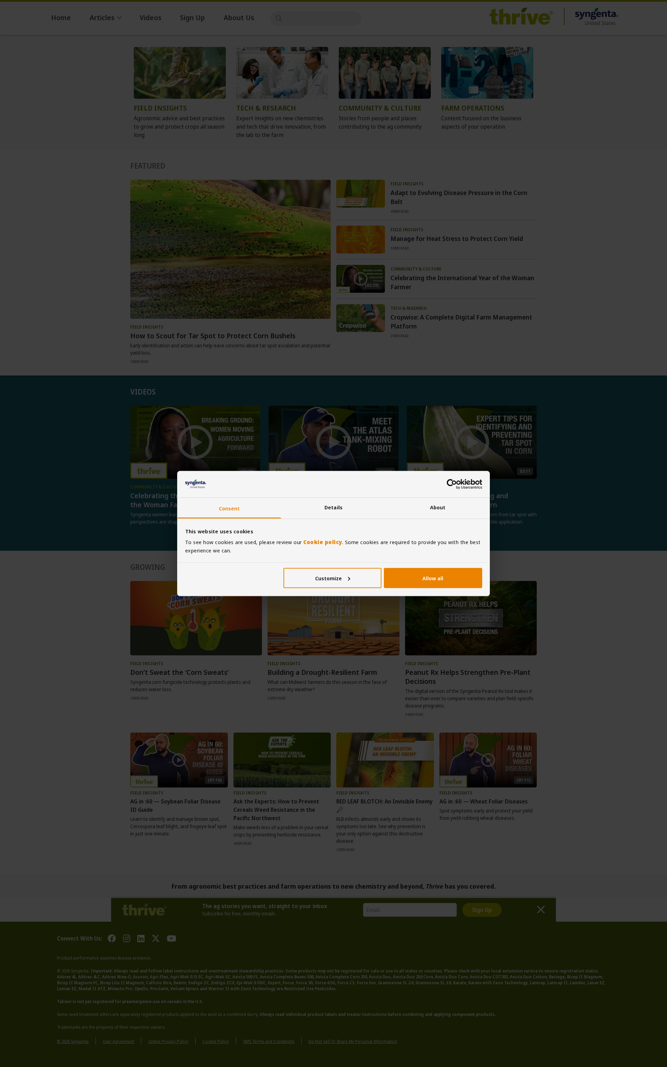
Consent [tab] (229, 508)
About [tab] (438, 507)
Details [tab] (333, 507)
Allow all (432, 577)
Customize (328, 577)
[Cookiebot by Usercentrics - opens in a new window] (451, 484)
